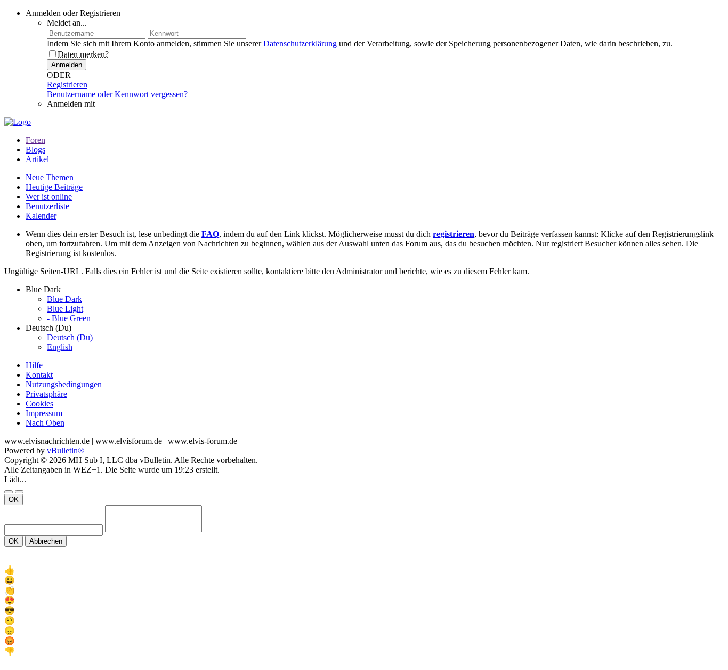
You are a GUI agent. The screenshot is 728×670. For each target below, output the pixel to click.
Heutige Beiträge (54, 187)
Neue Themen (50, 177)
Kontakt (39, 374)
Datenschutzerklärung (300, 43)
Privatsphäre (46, 393)
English (59, 347)
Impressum (44, 413)
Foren (35, 140)
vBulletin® (65, 450)
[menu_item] (364, 570)
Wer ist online (49, 196)
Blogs (35, 149)
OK (14, 500)
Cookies (39, 403)
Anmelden (66, 65)
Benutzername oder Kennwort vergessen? (117, 94)
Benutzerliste (47, 206)
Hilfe (34, 365)
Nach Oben (45, 422)
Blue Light (65, 308)
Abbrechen (45, 541)
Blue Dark (64, 299)
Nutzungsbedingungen (64, 384)
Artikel (37, 159)
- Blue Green (69, 318)
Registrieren (67, 84)
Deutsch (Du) (70, 337)
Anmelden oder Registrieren (73, 13)
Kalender (41, 215)
